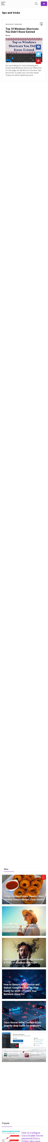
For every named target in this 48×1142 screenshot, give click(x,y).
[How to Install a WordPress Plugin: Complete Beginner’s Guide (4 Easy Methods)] (24, 1033)
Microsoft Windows (13, 24)
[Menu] (3, 3)
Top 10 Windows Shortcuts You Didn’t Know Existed (22, 30)
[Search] (36, 3)
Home (44, 3)
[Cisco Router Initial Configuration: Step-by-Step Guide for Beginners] (24, 1002)
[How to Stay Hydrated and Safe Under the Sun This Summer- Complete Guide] (24, 907)
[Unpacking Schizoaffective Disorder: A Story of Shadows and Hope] (24, 939)
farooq (7, 35)
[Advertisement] (24, 838)
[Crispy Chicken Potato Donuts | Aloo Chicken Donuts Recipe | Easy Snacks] (24, 876)
